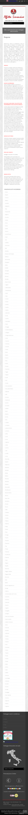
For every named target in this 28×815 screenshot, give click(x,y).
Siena (6, 624)
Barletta (7, 251)
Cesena (6, 318)
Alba (6, 209)
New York (7, 498)
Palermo (7, 523)
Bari (6, 248)
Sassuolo (7, 602)
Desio (6, 352)
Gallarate (7, 391)
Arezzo (6, 231)
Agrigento (7, 206)
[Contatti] (19, 782)
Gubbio (6, 408)
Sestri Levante (8, 619)
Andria (6, 220)
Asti (6, 239)
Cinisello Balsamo (9, 329)
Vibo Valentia (8, 695)
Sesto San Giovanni (9, 616)
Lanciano (7, 431)
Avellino (7, 242)
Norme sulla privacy (15, 804)
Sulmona (7, 633)
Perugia (6, 535)
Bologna (7, 270)
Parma (6, 529)
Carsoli (6, 301)
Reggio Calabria (8, 571)
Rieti (6, 580)
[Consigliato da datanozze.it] (9, 740)
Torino (6, 650)
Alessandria (7, 211)
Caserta (6, 304)
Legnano (7, 442)
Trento (6, 655)
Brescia (6, 276)
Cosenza (7, 341)
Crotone (7, 346)
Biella (6, 265)
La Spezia (7, 425)
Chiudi (20, 813)
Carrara (6, 298)
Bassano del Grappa (9, 254)
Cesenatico (7, 321)
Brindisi (6, 279)
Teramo (7, 639)
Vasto (6, 669)
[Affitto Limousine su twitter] (22, 2)
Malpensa (7, 464)
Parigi (6, 526)
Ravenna (7, 568)
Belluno (7, 256)
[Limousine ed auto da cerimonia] (14, 19)
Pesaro (6, 537)
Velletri (6, 672)
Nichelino (7, 501)
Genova (7, 397)
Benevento (7, 259)
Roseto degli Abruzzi (9, 585)
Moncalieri (7, 487)
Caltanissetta (8, 287)
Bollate (6, 268)
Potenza (7, 557)
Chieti (6, 324)
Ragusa (6, 563)
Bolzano (7, 273)
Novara (6, 504)
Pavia (6, 532)
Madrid (6, 461)
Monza (6, 495)
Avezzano (7, 245)
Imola (6, 411)
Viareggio (7, 692)
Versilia (6, 689)
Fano (6, 360)
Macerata (7, 459)
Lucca (6, 456)
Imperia (6, 414)
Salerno (7, 591)
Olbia (6, 509)
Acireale (7, 203)
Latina (6, 433)
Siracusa (7, 627)
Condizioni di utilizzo (7, 804)
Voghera (7, 706)
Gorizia (6, 402)
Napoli (6, 194)
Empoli (6, 355)
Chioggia (7, 327)
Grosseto (7, 405)
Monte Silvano (8, 492)
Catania (6, 310)
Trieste (6, 661)
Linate (6, 445)
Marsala (6, 470)
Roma (6, 192)
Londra (6, 453)
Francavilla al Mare (9, 388)
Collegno (7, 332)
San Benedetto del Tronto (11, 594)
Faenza (6, 357)
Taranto (7, 636)
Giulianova (7, 400)
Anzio (6, 223)
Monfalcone (7, 490)
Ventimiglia (7, 678)
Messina (7, 478)
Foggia (6, 372)
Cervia (6, 315)
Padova (6, 520)
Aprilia (6, 228)
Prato (6, 560)
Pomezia (7, 551)
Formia (6, 383)
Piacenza (7, 543)
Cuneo (6, 349)
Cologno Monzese (9, 335)
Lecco (6, 439)
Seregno (7, 613)
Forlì (6, 380)
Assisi (6, 237)
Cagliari (6, 284)
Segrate (7, 608)
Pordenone (7, 554)
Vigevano (7, 700)
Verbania (7, 681)
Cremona (7, 343)
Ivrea (6, 419)
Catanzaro (7, 313)
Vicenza (7, 698)
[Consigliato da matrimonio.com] (10, 742)
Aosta (6, 225)
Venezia (7, 675)
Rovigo (6, 588)
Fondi (6, 377)
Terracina (7, 647)
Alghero (7, 214)
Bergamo (7, 262)
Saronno (7, 599)
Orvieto (6, 518)
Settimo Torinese (9, 622)
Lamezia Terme (8, 428)
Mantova (7, 467)
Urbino (6, 667)
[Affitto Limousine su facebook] (24, 2)
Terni (6, 644)
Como (6, 338)
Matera (6, 476)
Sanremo (7, 596)
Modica (6, 484)
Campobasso (8, 290)
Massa (6, 473)
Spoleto (7, 630)
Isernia (6, 417)
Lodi (6, 450)
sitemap (21, 804)
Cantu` (6, 293)
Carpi (6, 296)
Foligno (6, 374)
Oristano (7, 512)
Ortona (6, 515)
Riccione (7, 577)
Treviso (6, 658)
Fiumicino (7, 369)
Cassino (7, 307)
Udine (6, 664)
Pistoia (6, 549)
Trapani (6, 653)
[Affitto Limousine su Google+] (20, 2)
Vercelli (6, 683)
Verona (6, 686)
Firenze (6, 197)
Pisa (6, 546)
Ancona (7, 217)
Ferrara (6, 366)
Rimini (6, 582)
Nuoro (6, 506)
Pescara (7, 540)
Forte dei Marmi (8, 386)
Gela (6, 394)
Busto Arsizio (8, 282)
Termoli (6, 641)
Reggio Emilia (8, 574)
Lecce (6, 436)
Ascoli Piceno (8, 234)
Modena (7, 481)
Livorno (7, 447)
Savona (6, 605)
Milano (6, 200)
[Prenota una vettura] (8, 782)
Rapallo (6, 565)
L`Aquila (7, 422)
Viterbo (6, 703)
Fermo (6, 363)
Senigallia (7, 610)
